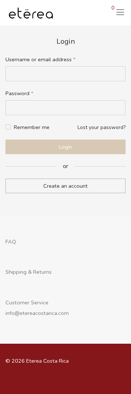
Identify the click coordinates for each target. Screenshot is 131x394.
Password (19, 93)
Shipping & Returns (28, 272)
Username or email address (40, 59)
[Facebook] (60, 377)
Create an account (65, 186)
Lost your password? (102, 127)
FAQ (10, 241)
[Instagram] (71, 377)
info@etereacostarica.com (37, 313)
